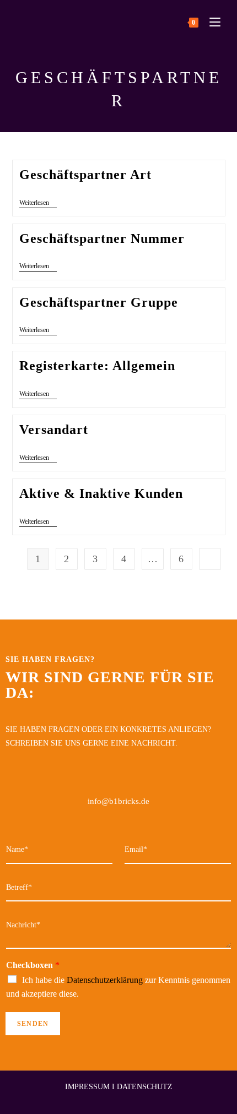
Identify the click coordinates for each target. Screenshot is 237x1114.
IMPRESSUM (87, 1087)
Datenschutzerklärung (105, 980)
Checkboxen (33, 965)
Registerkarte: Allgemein (97, 365)
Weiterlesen (38, 203)
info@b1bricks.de (118, 801)
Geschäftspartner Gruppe (98, 302)
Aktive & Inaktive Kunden (101, 493)
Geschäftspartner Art (85, 174)
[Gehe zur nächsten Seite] (210, 559)
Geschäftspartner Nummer (102, 238)
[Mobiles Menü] (210, 21)
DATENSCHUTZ (145, 1087)
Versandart (53, 429)
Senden (33, 1024)
